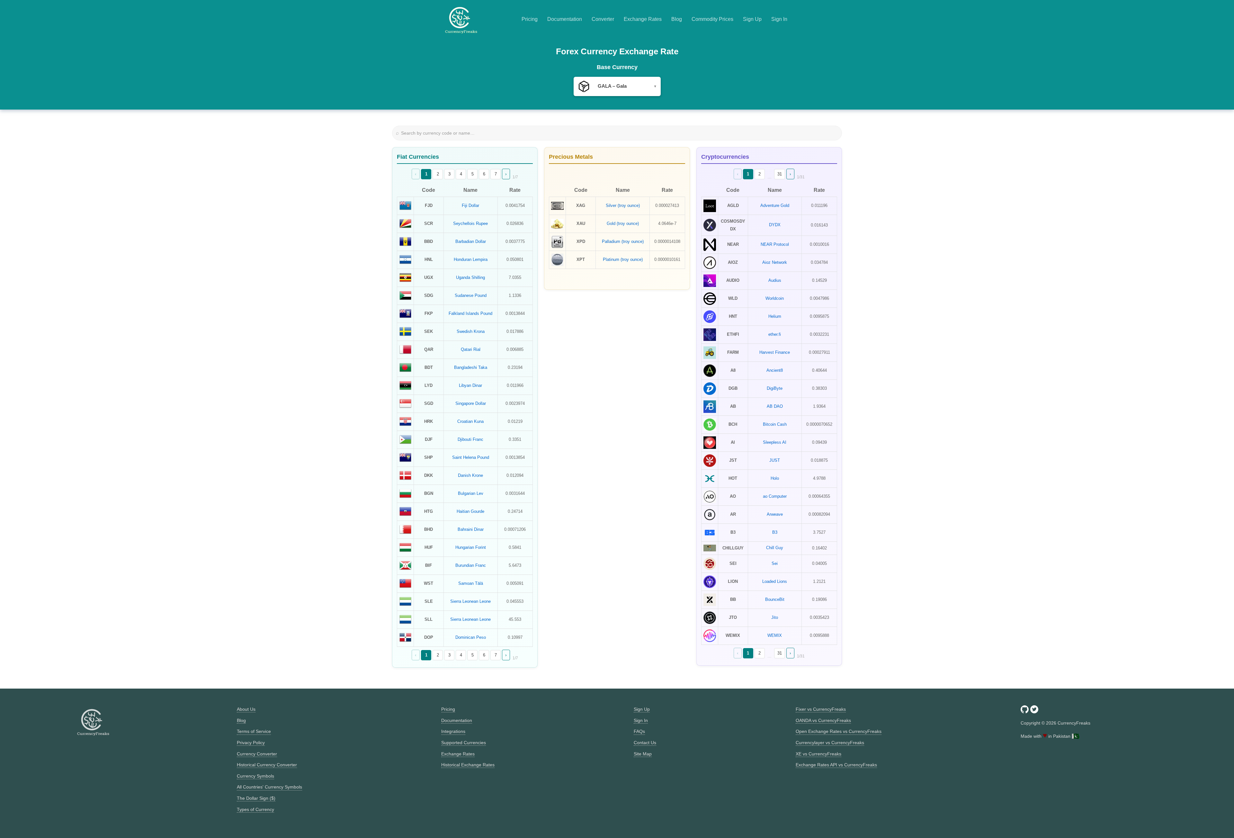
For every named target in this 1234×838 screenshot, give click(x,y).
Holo (775, 478)
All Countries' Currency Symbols (269, 786)
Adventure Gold (774, 205)
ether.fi (774, 334)
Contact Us (645, 742)
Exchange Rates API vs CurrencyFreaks (836, 764)
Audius (774, 280)
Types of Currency (255, 809)
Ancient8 (774, 370)
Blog (676, 19)
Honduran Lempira (470, 259)
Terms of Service (254, 731)
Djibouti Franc (470, 439)
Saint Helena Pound (470, 457)
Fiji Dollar (470, 205)
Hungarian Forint (470, 547)
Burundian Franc (470, 565)
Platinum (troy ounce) (623, 259)
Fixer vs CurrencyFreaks (821, 709)
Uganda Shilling (470, 277)
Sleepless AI (774, 442)
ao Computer (775, 496)
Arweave (775, 514)
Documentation (564, 19)
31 (779, 174)
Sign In (779, 19)
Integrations (453, 731)
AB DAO (775, 406)
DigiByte (774, 388)
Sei (775, 563)
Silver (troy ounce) (623, 205)
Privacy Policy (251, 742)
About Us (246, 709)
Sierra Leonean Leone (470, 601)
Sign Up (752, 19)
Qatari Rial (470, 349)
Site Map (643, 753)
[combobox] (617, 86)
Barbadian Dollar (470, 241)
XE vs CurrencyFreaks (818, 753)
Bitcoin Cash (775, 424)
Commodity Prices (712, 19)
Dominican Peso (470, 637)
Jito (774, 617)
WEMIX (774, 635)
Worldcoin (774, 298)
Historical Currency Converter (267, 764)
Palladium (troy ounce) (623, 241)
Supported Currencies (463, 742)
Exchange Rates (643, 19)
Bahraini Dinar (471, 529)
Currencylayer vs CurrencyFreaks (830, 742)
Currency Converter (257, 753)
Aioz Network (774, 262)
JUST (774, 460)
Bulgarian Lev (470, 493)
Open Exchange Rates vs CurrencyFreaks (838, 731)
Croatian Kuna (470, 421)
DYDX (775, 224)
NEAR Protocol (775, 244)
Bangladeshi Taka (470, 367)
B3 (774, 532)
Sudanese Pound (471, 295)
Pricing (530, 19)
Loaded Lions (774, 581)
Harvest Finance (774, 352)
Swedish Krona (471, 331)
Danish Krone (470, 475)
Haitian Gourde (470, 511)
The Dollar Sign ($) (256, 798)
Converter (603, 19)
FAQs (639, 731)
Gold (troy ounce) (623, 223)
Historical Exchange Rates (468, 764)
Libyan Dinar (470, 385)
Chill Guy (774, 547)
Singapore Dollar (470, 403)
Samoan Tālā (470, 583)
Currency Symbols (255, 776)
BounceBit (774, 599)
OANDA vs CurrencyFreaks (823, 720)
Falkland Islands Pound (470, 313)
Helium (774, 316)
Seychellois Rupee (470, 223)
